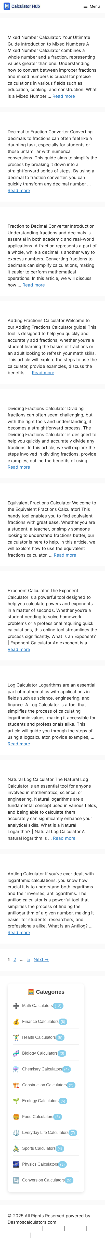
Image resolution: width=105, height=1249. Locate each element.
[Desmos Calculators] (22, 6)
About (75, 1228)
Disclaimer (46, 1235)
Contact (18, 1235)
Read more (63, 96)
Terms (53, 1228)
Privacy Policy (24, 1228)
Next (41, 959)
